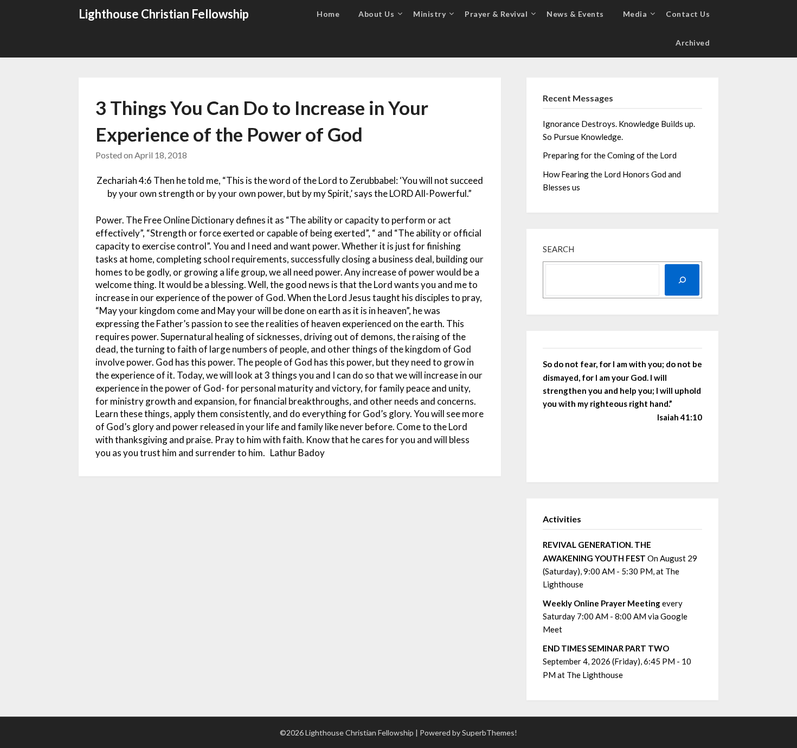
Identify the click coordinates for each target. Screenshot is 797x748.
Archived (693, 42)
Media (635, 13)
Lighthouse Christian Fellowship (164, 14)
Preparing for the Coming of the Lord (610, 155)
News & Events (575, 13)
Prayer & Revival (496, 13)
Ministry (429, 13)
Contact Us (688, 13)
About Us (376, 13)
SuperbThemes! (489, 732)
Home (328, 13)
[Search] (682, 280)
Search (558, 249)
